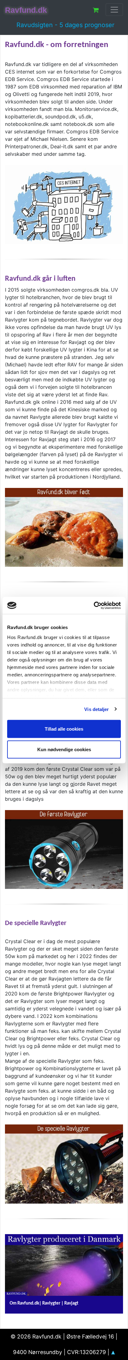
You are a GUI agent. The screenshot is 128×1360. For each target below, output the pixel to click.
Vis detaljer (96, 709)
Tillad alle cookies (64, 729)
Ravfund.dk (26, 10)
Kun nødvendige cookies (64, 749)
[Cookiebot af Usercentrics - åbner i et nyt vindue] (93, 605)
